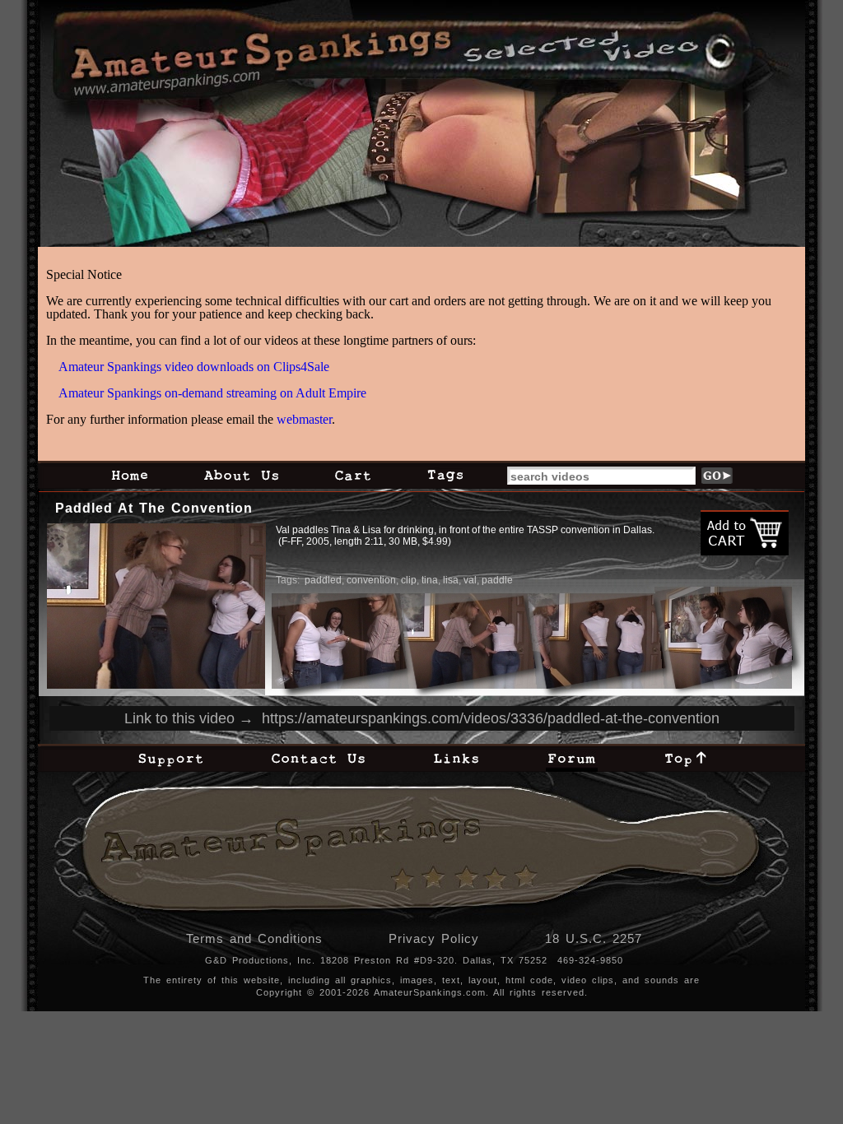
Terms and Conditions (254, 938)
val (470, 580)
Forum (572, 758)
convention (371, 580)
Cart (352, 475)
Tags (445, 475)
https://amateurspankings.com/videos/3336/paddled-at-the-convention (491, 718)
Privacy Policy (434, 938)
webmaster (304, 419)
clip (409, 580)
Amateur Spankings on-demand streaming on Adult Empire (212, 393)
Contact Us (318, 758)
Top (686, 758)
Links (456, 758)
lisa (451, 580)
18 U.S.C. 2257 (593, 938)
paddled (323, 580)
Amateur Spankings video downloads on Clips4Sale (193, 367)
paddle (497, 580)
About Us (241, 475)
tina (430, 580)
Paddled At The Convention (154, 508)
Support (170, 758)
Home (129, 475)
